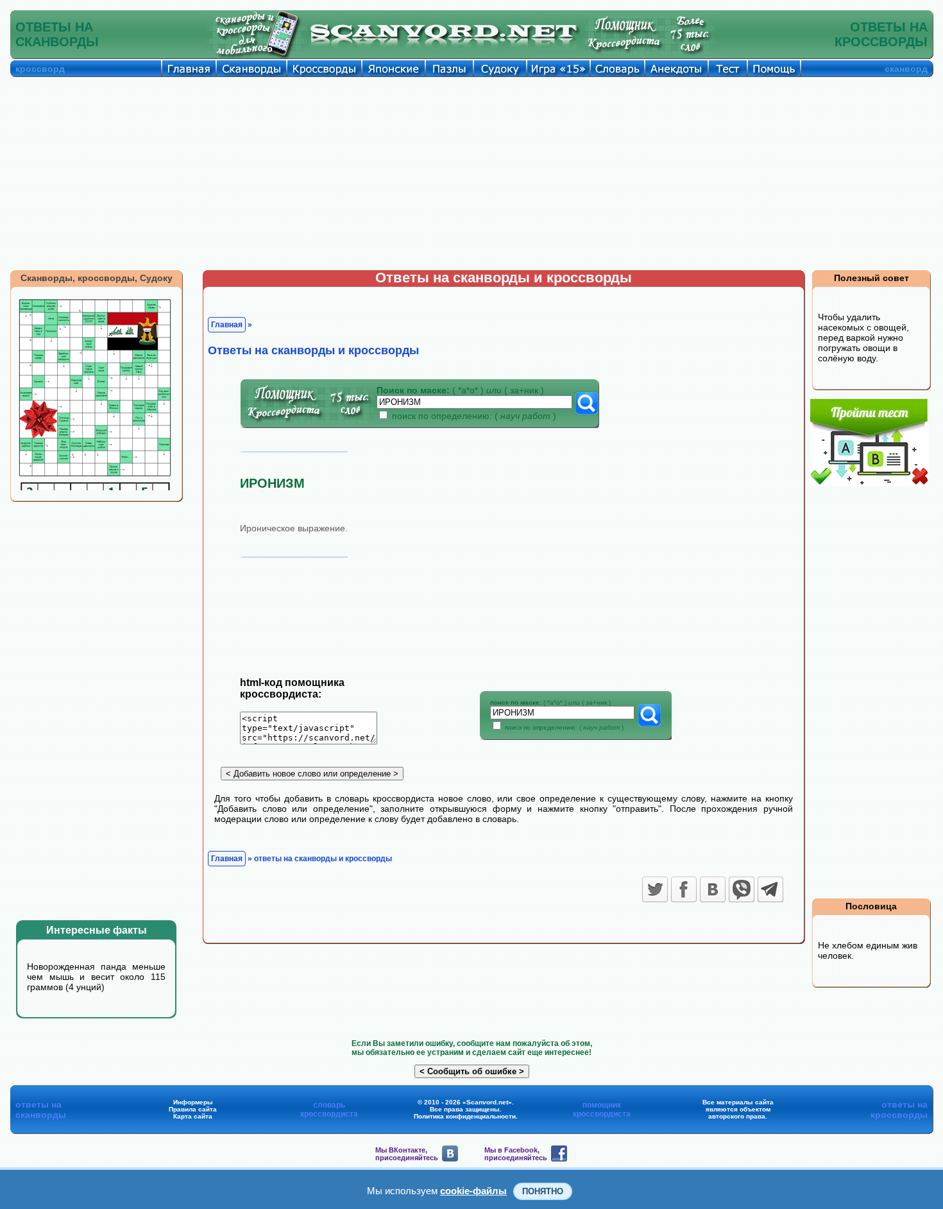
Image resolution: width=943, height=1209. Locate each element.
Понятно (542, 1191)
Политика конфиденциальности (465, 1116)
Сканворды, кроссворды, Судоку (97, 278)
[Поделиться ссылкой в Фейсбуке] (684, 889)
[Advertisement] (471, 173)
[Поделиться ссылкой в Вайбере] (741, 889)
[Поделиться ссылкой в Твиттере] (655, 889)
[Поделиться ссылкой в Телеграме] (770, 889)
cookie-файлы (473, 1190)
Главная (226, 324)
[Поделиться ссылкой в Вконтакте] (713, 889)
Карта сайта (192, 1116)
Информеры (193, 1102)
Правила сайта (193, 1109)
